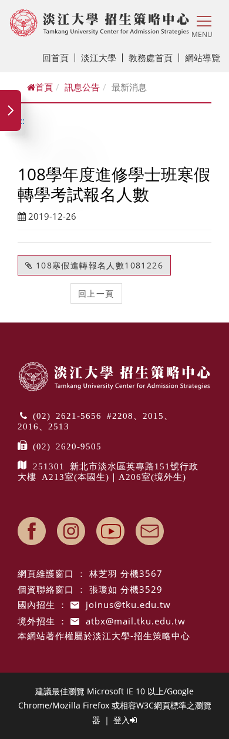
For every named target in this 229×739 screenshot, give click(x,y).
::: (21, 120)
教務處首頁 (151, 57)
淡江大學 (98, 57)
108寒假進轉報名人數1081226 (97, 265)
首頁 (44, 87)
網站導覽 (202, 57)
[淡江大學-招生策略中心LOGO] (99, 23)
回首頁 (55, 57)
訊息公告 (82, 87)
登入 (121, 719)
